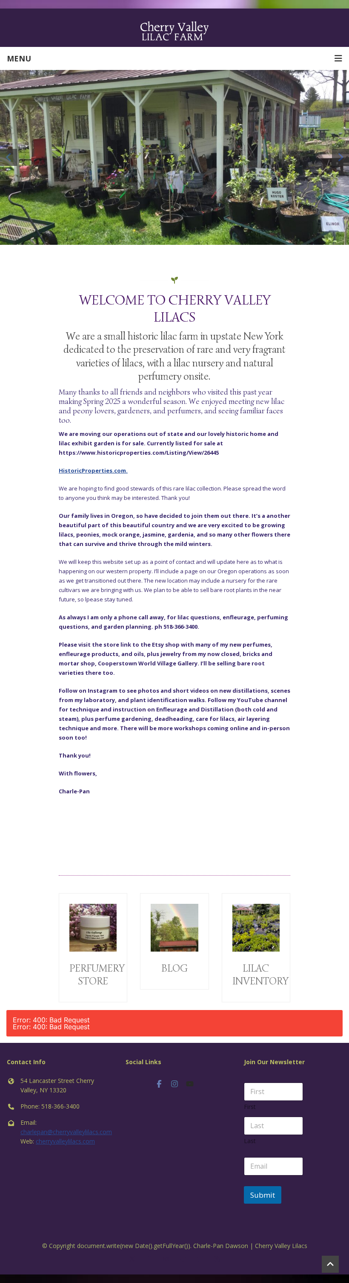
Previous (8, 157)
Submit (262, 1188)
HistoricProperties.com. (93, 463)
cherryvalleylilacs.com (65, 1134)
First (250, 1099)
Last (250, 1133)
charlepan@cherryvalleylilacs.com (66, 1124)
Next (340, 157)
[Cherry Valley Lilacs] (174, 30)
